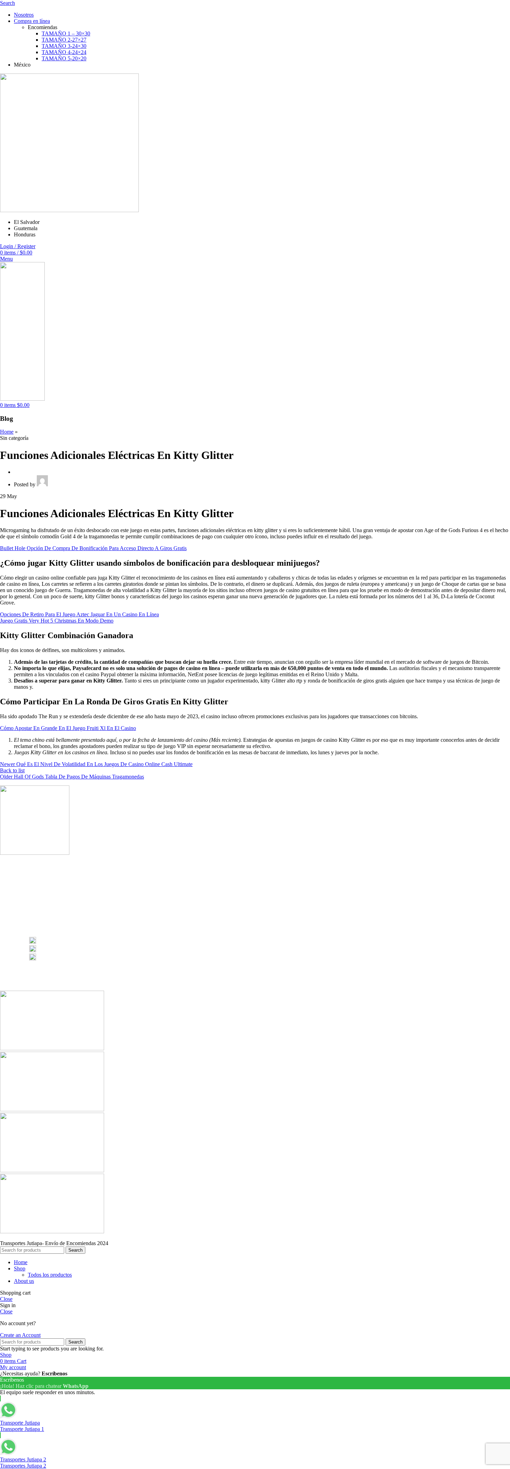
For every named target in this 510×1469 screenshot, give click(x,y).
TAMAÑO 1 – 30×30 (66, 33)
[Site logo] (69, 210)
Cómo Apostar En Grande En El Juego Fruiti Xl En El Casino (68, 728)
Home (7, 432)
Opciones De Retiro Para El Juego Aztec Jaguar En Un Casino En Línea (79, 614)
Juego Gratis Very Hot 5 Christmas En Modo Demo (56, 621)
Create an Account (20, 1335)
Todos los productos (50, 1275)
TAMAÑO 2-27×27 (64, 40)
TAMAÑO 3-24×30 (64, 46)
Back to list (12, 770)
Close (6, 1299)
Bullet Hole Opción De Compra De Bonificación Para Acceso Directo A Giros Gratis (93, 548)
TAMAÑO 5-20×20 (64, 58)
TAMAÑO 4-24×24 (64, 52)
